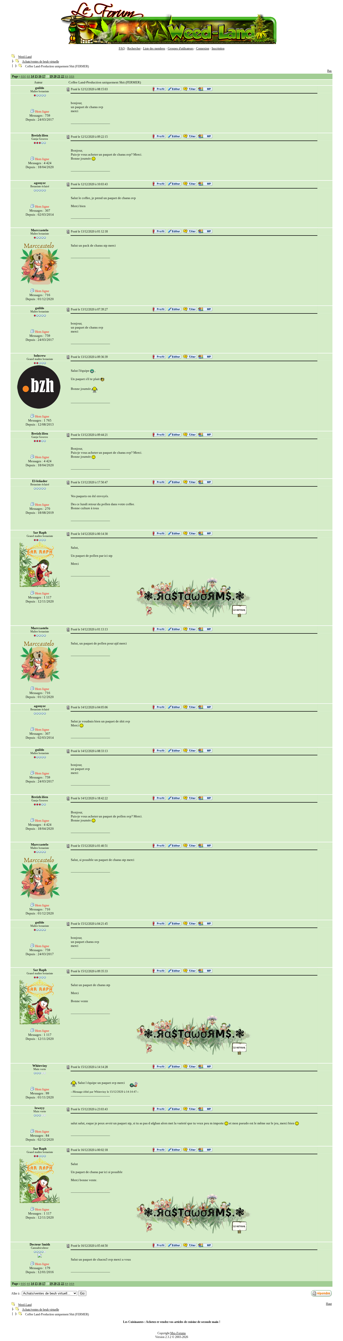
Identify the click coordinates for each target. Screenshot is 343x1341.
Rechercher (134, 48)
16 (39, 76)
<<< (23, 76)
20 (54, 76)
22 (62, 76)
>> (66, 76)
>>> (71, 76)
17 (43, 76)
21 (58, 76)
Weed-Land (25, 57)
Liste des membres (154, 48)
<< (28, 76)
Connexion (202, 48)
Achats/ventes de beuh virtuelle (40, 61)
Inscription (218, 48)
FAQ (122, 48)
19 (51, 76)
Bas (329, 71)
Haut (329, 1304)
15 (36, 76)
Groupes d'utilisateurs (181, 48)
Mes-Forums (178, 1333)
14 (32, 76)
